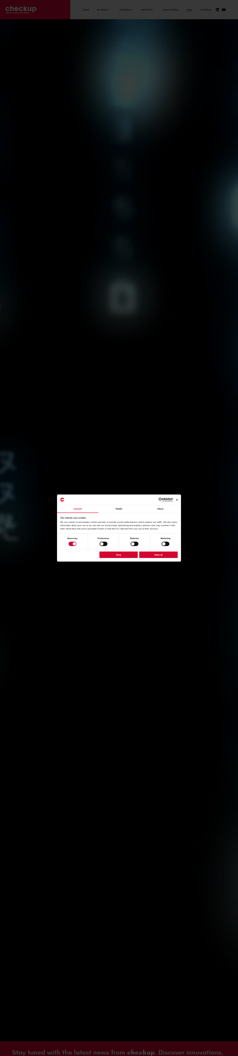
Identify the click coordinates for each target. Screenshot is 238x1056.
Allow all (158, 555)
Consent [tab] (78, 509)
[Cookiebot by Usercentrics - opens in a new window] (161, 500)
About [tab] (160, 509)
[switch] (103, 544)
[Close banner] (177, 500)
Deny (118, 555)
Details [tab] (119, 509)
